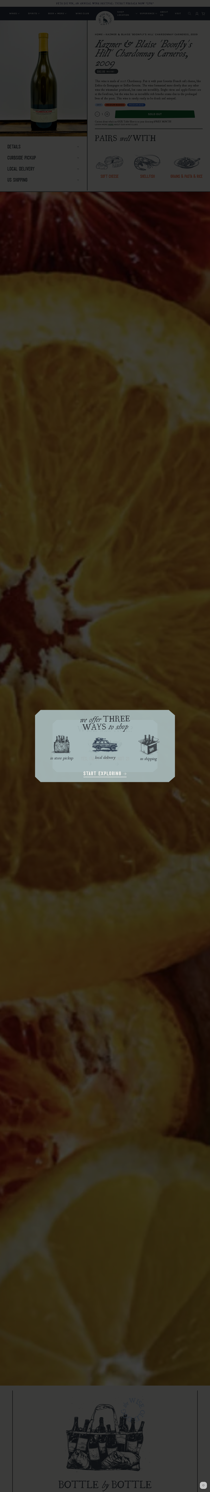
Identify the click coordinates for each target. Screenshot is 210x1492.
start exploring (103, 774)
